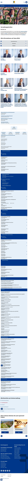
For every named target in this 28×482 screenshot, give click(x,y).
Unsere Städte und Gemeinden (5, 456)
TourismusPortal (3, 462)
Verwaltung (23, 34)
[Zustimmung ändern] (1, 480)
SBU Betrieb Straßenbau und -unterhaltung (6, 118)
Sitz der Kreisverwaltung (5, 400)
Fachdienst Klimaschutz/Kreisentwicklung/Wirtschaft (8, 135)
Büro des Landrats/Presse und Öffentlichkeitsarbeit (7, 112)
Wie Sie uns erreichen (3, 451)
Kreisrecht (3, 404)
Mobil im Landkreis (16, 452)
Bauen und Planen (16, 453)
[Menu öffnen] (1, 2)
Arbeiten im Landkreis (17, 454)
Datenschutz (9, 474)
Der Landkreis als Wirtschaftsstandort (5, 458)
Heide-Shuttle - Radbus (4, 467)
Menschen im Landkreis (17, 447)
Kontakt (2, 476)
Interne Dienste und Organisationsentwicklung (8, 408)
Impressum (9, 476)
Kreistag (6, 33)
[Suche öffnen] (24, 2)
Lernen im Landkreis (17, 455)
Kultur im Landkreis (16, 451)
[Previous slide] (1, 436)
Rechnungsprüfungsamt (5, 406)
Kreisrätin (24, 132)
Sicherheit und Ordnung (17, 458)
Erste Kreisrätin (17, 132)
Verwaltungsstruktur (5, 402)
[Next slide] (26, 436)
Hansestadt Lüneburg (3, 463)
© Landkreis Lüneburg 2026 (5, 478)
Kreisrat (10, 132)
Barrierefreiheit (3, 474)
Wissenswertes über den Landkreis (5, 457)
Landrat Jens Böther (23, 31)
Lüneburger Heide (3, 466)
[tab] (13, 41)
